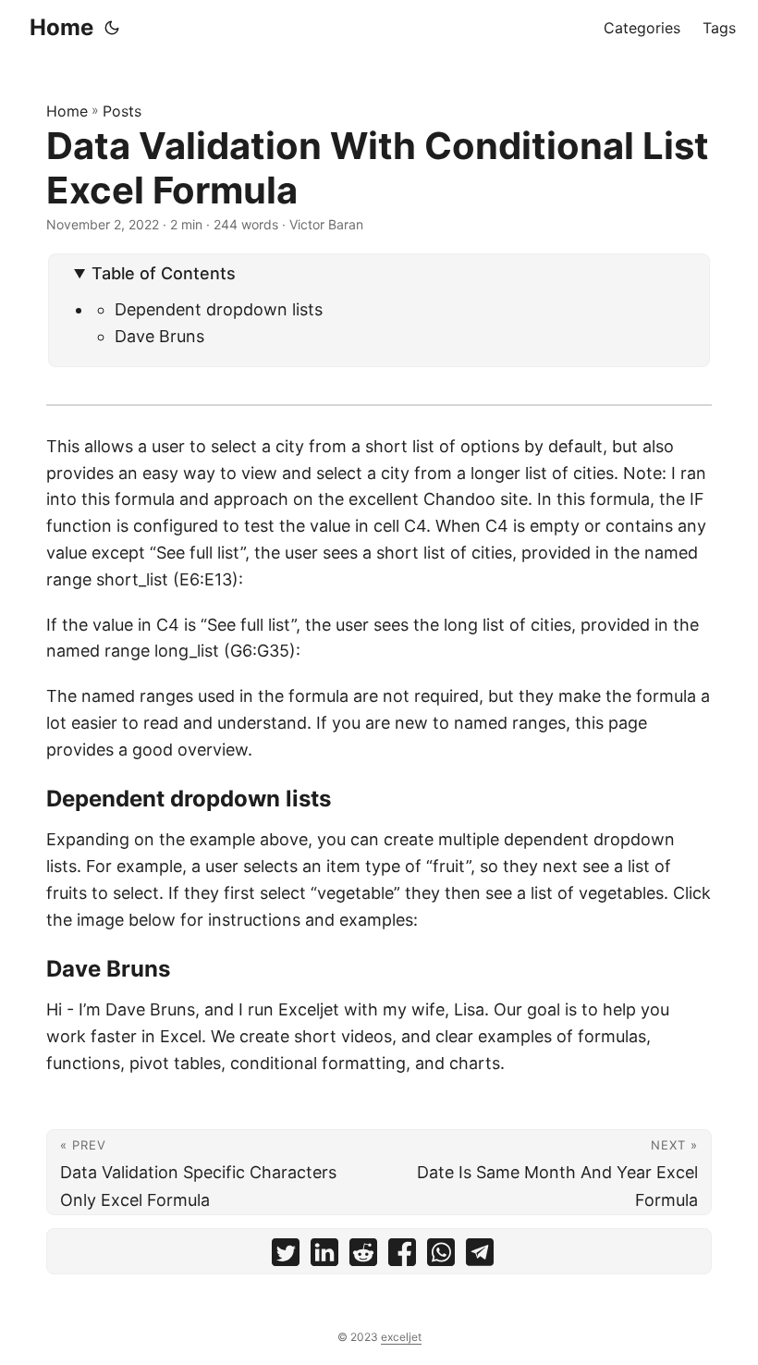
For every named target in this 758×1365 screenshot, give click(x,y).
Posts (122, 111)
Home (61, 27)
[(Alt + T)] (112, 27)
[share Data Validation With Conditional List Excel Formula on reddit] (363, 1256)
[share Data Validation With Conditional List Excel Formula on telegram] (480, 1256)
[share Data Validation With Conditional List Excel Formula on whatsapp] (441, 1256)
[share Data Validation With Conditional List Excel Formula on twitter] (286, 1256)
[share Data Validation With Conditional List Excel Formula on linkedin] (324, 1256)
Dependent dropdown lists (219, 309)
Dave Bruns (159, 336)
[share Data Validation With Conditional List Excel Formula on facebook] (402, 1256)
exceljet (401, 1337)
